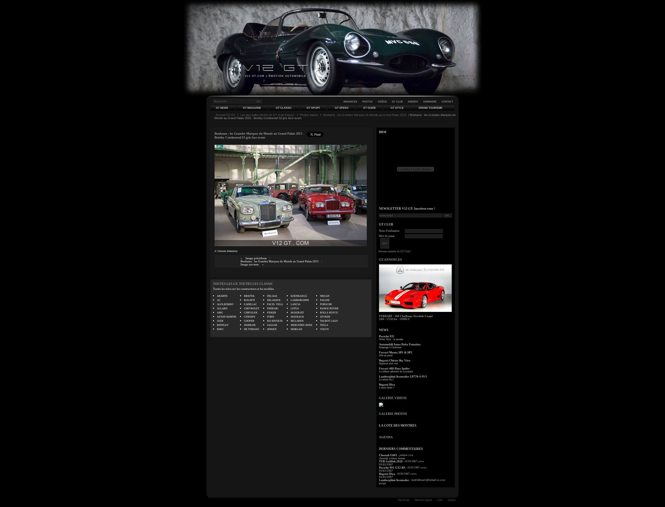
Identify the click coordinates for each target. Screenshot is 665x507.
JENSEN (271, 329)
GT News (222, 107)
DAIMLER (250, 325)
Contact (447, 101)
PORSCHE (326, 304)
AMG (220, 312)
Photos (367, 101)
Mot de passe (387, 235)
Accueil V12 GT (225, 115)
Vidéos (382, 101)
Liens (440, 500)
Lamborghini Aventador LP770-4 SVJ (403, 376)
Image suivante (250, 264)
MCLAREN (297, 320)
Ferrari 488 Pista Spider (394, 368)
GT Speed (341, 107)
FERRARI (272, 308)
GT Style (397, 107)
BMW (220, 329)
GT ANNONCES (390, 260)
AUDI (220, 320)
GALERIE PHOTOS (393, 414)
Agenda (413, 101)
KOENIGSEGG (299, 295)
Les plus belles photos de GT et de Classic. (267, 115)
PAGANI (324, 300)
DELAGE (272, 295)
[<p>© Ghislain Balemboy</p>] (291, 245)
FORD (270, 316)
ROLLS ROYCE (329, 312)
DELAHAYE (274, 300)
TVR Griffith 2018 (391, 461)
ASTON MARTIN (226, 316)
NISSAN (324, 295)
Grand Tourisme (430, 107)
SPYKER (325, 316)
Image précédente (256, 258)
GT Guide (369, 107)
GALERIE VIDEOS (393, 398)
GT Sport (313, 107)
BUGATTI (249, 300)
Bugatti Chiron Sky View (394, 360)
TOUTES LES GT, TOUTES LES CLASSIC (243, 284)
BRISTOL (249, 295)
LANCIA (295, 304)
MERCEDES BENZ (301, 325)
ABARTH (222, 295)
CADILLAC (250, 304)
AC (219, 300)
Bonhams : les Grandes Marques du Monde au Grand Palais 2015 (364, 115)
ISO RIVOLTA (275, 320)
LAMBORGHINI (300, 300)
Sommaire (429, 101)
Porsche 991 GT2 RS (392, 467)
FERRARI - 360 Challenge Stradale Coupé (406, 316)
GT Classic (284, 107)
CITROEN (249, 316)
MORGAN (296, 329)
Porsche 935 (386, 336)
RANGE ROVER (329, 308)
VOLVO (324, 329)
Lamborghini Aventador (394, 480)
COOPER (249, 320)
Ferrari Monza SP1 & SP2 (395, 352)
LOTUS (295, 308)
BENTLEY (223, 325)
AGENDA (386, 437)
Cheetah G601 (388, 455)
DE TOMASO (251, 329)
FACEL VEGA (275, 304)
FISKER (271, 312)
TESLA (324, 325)
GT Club (397, 101)
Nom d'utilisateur (389, 230)
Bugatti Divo (387, 384)
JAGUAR (272, 325)
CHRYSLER (250, 312)
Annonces (350, 101)
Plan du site (404, 500)
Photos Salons (309, 115)
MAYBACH (297, 316)
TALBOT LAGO (329, 320)
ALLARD (222, 308)
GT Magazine (252, 107)
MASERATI (297, 312)
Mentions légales (423, 500)
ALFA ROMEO (225, 304)
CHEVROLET (251, 308)
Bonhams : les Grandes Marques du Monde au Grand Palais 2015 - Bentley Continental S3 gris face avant (259, 135)
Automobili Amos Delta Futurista (400, 344)
